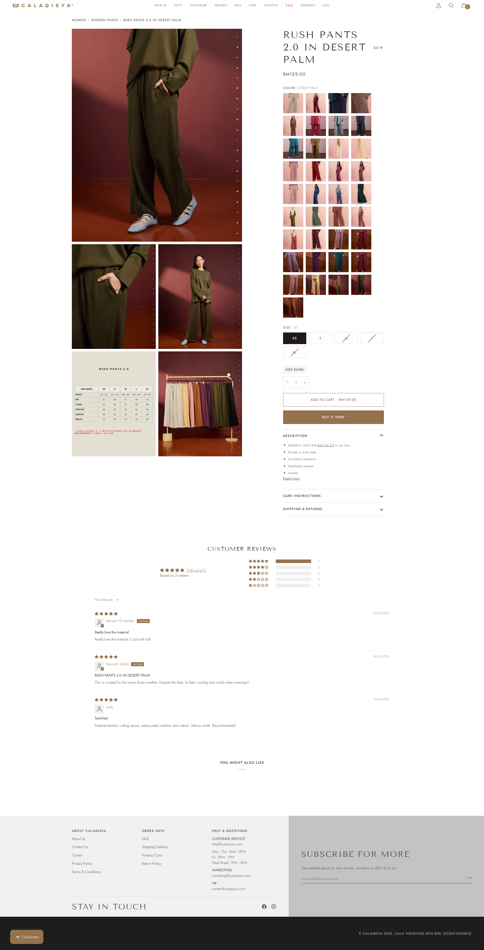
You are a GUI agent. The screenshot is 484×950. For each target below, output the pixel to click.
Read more (291, 478)
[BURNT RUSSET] (362, 263)
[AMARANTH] (339, 172)
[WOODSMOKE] (362, 104)
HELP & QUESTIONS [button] (230, 830)
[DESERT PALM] (362, 286)
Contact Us (80, 846)
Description (295, 435)
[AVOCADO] (294, 218)
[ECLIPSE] (362, 127)
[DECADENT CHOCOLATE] (317, 240)
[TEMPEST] (339, 127)
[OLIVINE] (317, 218)
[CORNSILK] (317, 286)
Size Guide (295, 370)
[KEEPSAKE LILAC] (294, 195)
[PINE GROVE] (362, 195)
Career (77, 855)
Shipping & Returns (303, 509)
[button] (221, 5)
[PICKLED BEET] (317, 263)
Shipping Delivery (155, 846)
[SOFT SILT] (294, 127)
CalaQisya (373, 933)
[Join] (467, 878)
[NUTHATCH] (317, 149)
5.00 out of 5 (196, 570)
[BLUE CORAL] (294, 149)
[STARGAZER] (339, 263)
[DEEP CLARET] (362, 240)
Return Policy (151, 863)
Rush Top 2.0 (325, 445)
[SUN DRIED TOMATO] (317, 172)
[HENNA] (294, 240)
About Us (78, 838)
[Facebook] (264, 906)
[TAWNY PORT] (317, 104)
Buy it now (333, 417)
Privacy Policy (82, 863)
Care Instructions (302, 495)
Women (79, 20)
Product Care (152, 855)
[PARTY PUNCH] (317, 127)
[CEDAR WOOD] (294, 286)
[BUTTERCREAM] (339, 149)
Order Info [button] (153, 830)
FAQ (145, 838)
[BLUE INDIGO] (339, 195)
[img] (106, 613)
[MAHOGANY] (339, 218)
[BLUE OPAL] (317, 195)
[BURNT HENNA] (293, 308)
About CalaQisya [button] (89, 830)
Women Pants (104, 20)
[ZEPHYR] (294, 172)
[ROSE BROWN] (362, 218)
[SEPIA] (339, 286)
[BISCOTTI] (294, 104)
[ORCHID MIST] (294, 263)
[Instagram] (273, 906)
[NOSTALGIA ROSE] (339, 240)
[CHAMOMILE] (362, 149)
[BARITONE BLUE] (339, 104)
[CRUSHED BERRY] (362, 172)
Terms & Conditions (86, 871)
